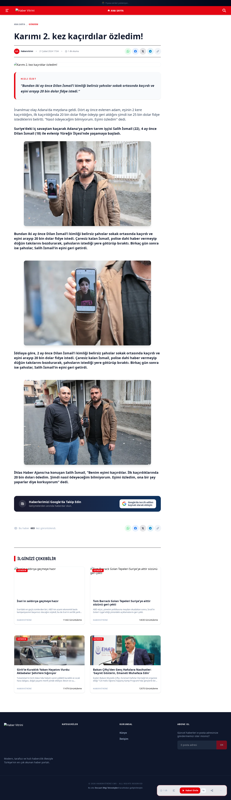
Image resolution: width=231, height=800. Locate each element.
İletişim (124, 738)
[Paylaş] (212, 790)
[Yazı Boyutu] (174, 790)
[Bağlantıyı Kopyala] (158, 51)
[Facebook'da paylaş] (135, 51)
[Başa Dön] (221, 790)
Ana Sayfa (117, 10)
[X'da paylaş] (143, 51)
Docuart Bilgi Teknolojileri (107, 787)
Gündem (33, 24)
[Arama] (224, 10)
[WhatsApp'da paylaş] (128, 51)
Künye (123, 732)
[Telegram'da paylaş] (150, 51)
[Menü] (7, 10)
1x (203, 790)
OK (221, 744)
